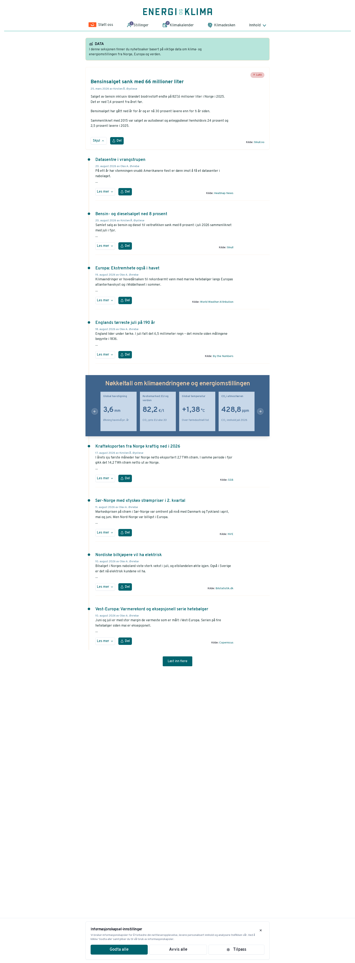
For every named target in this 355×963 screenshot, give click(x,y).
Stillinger (140, 25)
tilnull (230, 247)
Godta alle (119, 949)
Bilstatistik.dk (224, 588)
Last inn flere (177, 661)
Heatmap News (223, 193)
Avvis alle (178, 949)
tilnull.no (259, 142)
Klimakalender (180, 25)
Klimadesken (224, 25)
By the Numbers (223, 356)
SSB (230, 480)
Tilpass (239, 949)
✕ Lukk (257, 75)
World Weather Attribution (216, 302)
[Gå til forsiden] (177, 11)
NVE (230, 534)
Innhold (255, 25)
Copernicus (226, 642)
